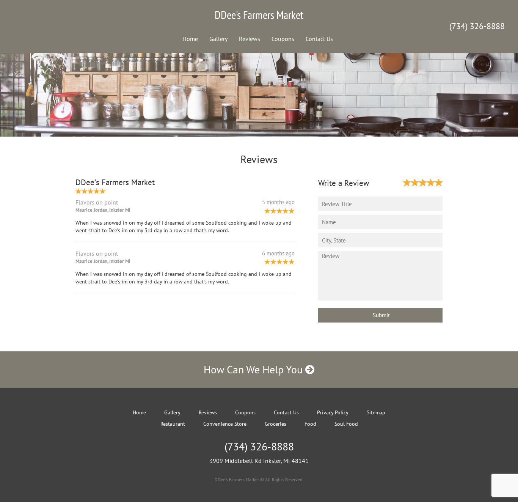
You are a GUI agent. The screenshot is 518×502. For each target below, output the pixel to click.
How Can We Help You (254, 369)
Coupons (283, 38)
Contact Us (319, 38)
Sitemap (376, 412)
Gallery (218, 38)
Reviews (249, 38)
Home (190, 38)
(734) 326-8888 (477, 26)
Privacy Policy (332, 412)
